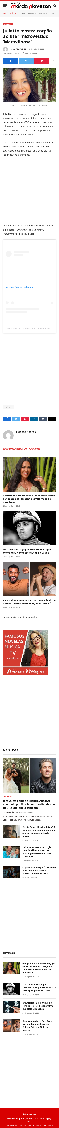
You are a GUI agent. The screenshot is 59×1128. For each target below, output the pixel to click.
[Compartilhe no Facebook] (10, 61)
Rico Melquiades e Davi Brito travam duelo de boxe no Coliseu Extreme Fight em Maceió (29, 602)
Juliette (8, 407)
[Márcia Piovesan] (31, 5)
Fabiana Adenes (19, 49)
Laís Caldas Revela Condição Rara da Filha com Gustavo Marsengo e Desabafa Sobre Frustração (37, 852)
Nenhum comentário (13, 53)
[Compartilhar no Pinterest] (41, 61)
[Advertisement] (29, 190)
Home (22, 13)
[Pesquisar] (54, 5)
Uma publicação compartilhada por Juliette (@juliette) (31, 328)
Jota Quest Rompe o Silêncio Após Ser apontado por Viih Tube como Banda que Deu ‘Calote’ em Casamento (29, 804)
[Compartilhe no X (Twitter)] (26, 61)
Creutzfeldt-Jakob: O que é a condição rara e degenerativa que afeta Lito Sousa (37, 1005)
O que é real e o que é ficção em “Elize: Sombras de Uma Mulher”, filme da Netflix (39, 870)
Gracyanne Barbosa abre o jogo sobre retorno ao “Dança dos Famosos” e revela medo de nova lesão (29, 498)
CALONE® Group (13, 1118)
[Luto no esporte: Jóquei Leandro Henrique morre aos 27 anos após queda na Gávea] (29, 528)
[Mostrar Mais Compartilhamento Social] (53, 61)
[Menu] (5, 5)
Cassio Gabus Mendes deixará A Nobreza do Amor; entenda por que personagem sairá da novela (38, 832)
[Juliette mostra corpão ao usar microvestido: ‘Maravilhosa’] (29, 85)
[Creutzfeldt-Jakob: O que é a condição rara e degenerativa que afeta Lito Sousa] (11, 1007)
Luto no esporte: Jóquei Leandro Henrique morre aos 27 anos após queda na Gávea (27, 551)
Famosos (30, 13)
